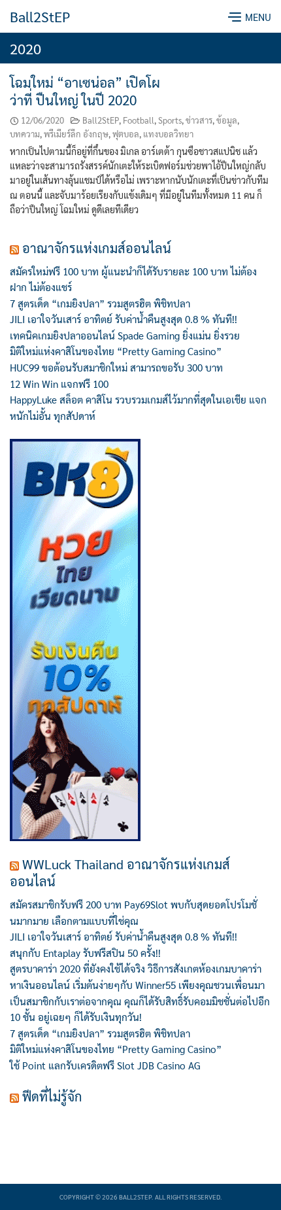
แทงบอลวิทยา (168, 133)
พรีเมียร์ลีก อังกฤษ (76, 133)
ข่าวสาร (199, 120)
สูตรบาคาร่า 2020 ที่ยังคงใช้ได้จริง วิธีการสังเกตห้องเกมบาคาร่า (135, 968)
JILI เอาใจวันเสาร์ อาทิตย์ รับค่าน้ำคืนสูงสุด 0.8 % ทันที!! (123, 319)
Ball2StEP (40, 16)
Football (138, 120)
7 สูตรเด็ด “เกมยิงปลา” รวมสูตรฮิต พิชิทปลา (100, 303)
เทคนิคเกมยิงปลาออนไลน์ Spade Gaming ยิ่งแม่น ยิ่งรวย (125, 335)
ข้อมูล (226, 120)
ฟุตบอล (125, 133)
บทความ (25, 133)
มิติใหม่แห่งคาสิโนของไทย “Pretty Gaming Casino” (116, 351)
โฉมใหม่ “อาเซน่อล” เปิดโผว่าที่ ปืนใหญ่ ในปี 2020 (85, 91)
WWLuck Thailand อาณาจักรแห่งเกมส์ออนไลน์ (120, 873)
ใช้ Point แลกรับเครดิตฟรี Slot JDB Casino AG (105, 1065)
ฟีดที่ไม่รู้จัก (52, 1096)
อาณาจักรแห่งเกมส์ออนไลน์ (96, 247)
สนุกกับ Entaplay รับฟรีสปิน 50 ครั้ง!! (85, 952)
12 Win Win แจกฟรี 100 (59, 383)
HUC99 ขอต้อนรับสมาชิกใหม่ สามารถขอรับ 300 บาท (117, 367)
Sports (170, 120)
